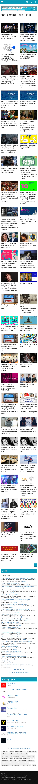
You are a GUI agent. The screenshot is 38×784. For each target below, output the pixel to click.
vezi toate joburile (19, 669)
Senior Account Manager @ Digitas (11, 590)
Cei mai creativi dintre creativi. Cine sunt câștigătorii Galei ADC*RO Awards (28, 147)
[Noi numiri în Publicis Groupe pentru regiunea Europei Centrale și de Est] (9, 237)
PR (7, 691)
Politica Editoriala (21, 777)
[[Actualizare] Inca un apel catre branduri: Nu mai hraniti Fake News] (9, 299)
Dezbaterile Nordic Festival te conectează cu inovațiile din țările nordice (28, 103)
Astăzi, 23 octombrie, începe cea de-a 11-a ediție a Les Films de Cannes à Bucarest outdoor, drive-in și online (9, 265)
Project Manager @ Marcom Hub (10, 583)
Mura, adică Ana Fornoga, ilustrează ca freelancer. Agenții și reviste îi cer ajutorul (28, 429)
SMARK (5, 32)
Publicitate (9, 685)
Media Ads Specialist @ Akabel (10, 646)
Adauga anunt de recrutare (19, 672)
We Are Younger (13, 720)
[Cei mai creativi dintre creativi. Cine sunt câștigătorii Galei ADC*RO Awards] (28, 139)
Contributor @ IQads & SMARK (8, 777)
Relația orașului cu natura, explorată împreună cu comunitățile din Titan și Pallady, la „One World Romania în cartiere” (9, 58)
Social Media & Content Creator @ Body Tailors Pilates (16, 599)
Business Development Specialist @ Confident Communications (18, 578)
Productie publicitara (21, 760)
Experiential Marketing (15, 756)
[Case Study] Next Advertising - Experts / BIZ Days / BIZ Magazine (9, 534)
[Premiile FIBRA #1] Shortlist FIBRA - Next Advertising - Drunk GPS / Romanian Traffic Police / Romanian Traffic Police (28, 536)
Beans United (12, 708)
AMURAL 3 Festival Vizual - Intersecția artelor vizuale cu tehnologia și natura (28, 328)
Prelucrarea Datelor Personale (24, 779)
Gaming (23, 756)
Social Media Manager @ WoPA (10, 595)
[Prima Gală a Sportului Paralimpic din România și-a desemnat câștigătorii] (9, 28)
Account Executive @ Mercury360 (11, 632)
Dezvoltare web (14, 753)
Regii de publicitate (15, 765)
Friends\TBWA (12, 702)
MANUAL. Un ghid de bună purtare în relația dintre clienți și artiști (28, 245)
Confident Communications (17, 689)
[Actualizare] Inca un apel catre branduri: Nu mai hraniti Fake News (9, 306)
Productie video (31, 760)
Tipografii (29, 765)
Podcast (9, 20)
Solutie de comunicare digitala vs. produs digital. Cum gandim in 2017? (28, 449)
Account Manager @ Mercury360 (10, 627)
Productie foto (13, 760)
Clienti (8, 716)
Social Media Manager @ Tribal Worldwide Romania (15, 609)
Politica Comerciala (5, 779)
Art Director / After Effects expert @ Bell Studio (14, 604)
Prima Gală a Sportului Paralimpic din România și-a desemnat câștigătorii (8, 36)
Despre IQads (4, 776)
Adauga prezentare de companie (20, 748)
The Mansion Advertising (16, 733)
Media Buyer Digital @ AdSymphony (11, 651)
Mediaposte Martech (15, 727)
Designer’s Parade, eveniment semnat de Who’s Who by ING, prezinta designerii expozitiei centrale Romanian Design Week (28, 513)
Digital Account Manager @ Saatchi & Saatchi (14, 656)
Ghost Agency (12, 683)
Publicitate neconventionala (22, 763)
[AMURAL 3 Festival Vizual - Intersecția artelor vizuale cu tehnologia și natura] (28, 320)
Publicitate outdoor (5, 765)
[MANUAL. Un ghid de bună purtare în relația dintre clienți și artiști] (28, 237)
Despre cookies (14, 781)
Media (11, 758)
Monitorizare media (27, 758)
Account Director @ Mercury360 (10, 622)
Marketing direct (5, 758)
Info (14, 20)
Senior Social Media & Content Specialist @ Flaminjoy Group (18, 586)
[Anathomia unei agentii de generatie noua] (28, 378)
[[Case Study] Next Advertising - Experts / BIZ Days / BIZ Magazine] (9, 527)
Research (23, 765)
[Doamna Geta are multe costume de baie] (28, 358)
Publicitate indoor (11, 763)
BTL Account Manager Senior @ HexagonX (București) (16, 664)
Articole (3, 20)
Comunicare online (11, 697)
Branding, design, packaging (13, 722)
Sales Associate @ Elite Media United (12, 637)
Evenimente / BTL (5, 756)
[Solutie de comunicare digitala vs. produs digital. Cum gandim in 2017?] (28, 441)
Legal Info (13, 779)
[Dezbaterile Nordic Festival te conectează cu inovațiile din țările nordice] (28, 95)
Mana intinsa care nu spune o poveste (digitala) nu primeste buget (9, 449)
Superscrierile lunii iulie (26, 283)
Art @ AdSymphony (7, 661)
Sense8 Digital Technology (17, 714)
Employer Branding (24, 753)
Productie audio (5, 760)
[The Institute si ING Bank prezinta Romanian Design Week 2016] (28, 548)
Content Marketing (5, 753)
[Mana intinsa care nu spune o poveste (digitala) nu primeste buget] (9, 441)
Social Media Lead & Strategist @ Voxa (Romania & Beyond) (17, 641)
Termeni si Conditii (5, 781)
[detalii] (24, 581)
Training (34, 765)
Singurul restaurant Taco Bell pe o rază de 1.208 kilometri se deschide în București (9, 328)
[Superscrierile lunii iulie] (28, 277)
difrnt (9, 739)
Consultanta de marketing (21, 710)
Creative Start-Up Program (24, 776)
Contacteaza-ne (22, 781)
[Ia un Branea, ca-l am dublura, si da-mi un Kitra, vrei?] (28, 338)
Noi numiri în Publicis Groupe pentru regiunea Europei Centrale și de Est (8, 245)
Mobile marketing (18, 758)
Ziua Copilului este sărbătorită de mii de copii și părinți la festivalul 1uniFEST (28, 56)
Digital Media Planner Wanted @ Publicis (12, 614)
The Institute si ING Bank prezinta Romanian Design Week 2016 (27, 556)
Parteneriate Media (12, 776)
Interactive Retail (30, 756)
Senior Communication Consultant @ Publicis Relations (16, 619)
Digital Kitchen (12, 696)
